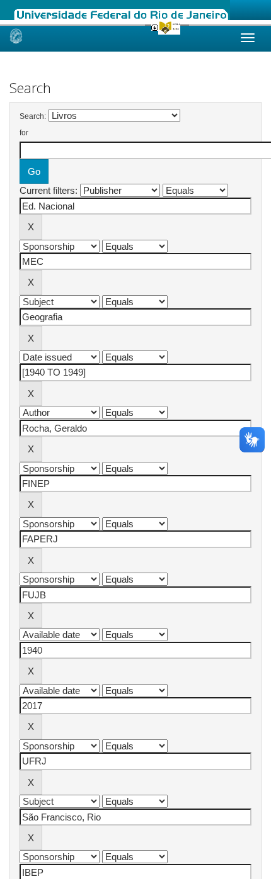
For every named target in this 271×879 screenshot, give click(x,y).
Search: (33, 116)
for (24, 132)
